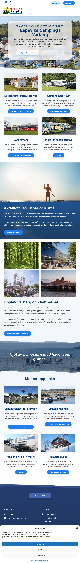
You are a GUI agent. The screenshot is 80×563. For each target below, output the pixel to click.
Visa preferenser (40, 555)
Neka (40, 550)
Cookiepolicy (34, 560)
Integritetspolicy (44, 560)
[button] (77, 528)
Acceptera (40, 544)
